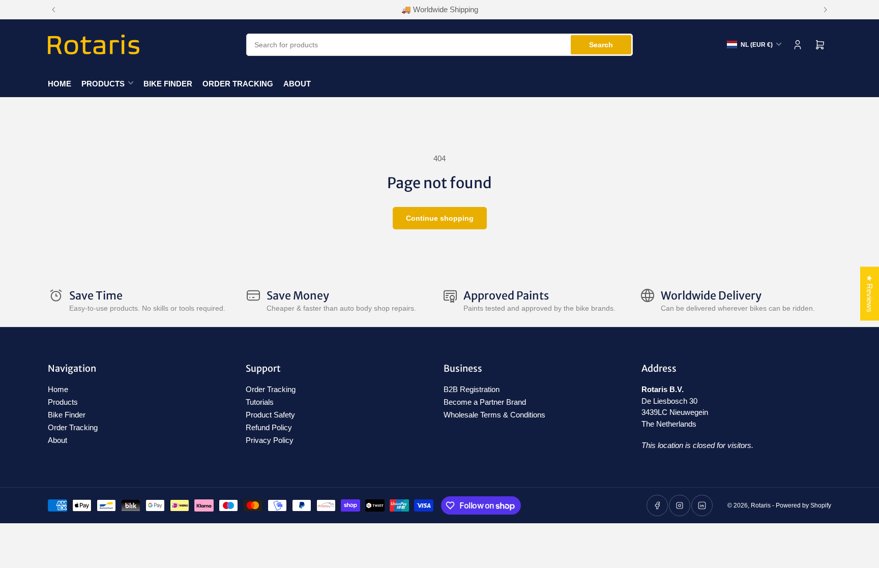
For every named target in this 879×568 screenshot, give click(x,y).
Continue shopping (440, 218)
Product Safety (270, 414)
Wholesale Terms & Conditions (494, 414)
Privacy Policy (270, 440)
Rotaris (761, 505)
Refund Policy (269, 427)
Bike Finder (167, 83)
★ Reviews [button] (869, 293)
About (297, 83)
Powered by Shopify (803, 505)
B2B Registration (472, 389)
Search (601, 45)
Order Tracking (237, 83)
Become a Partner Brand (485, 402)
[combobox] (439, 45)
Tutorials (260, 402)
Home (59, 83)
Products (103, 83)
